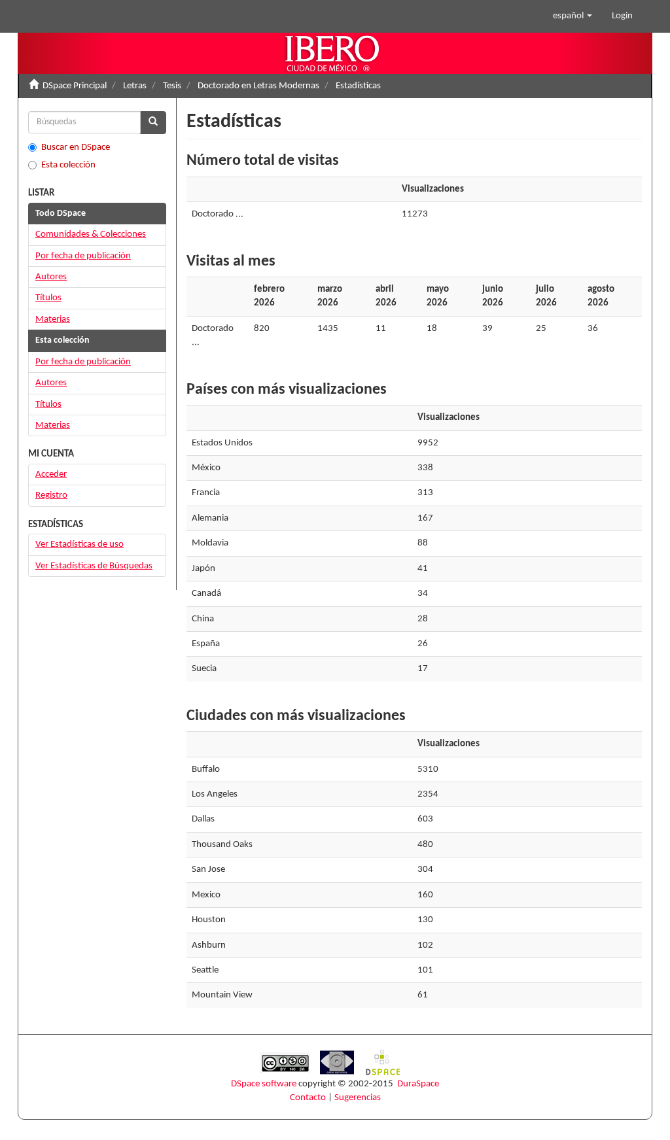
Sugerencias (357, 1098)
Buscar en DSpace (75, 147)
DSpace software (263, 1084)
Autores (51, 277)
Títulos (48, 298)
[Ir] (153, 122)
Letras (135, 86)
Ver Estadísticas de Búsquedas (93, 566)
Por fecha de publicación (83, 256)
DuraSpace (418, 1084)
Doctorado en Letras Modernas (258, 86)
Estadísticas (358, 86)
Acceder (51, 474)
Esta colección (68, 165)
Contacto (308, 1098)
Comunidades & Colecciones (90, 234)
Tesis (172, 86)
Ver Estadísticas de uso (79, 544)
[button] (572, 16)
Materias (52, 319)
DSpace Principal (75, 86)
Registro (51, 495)
